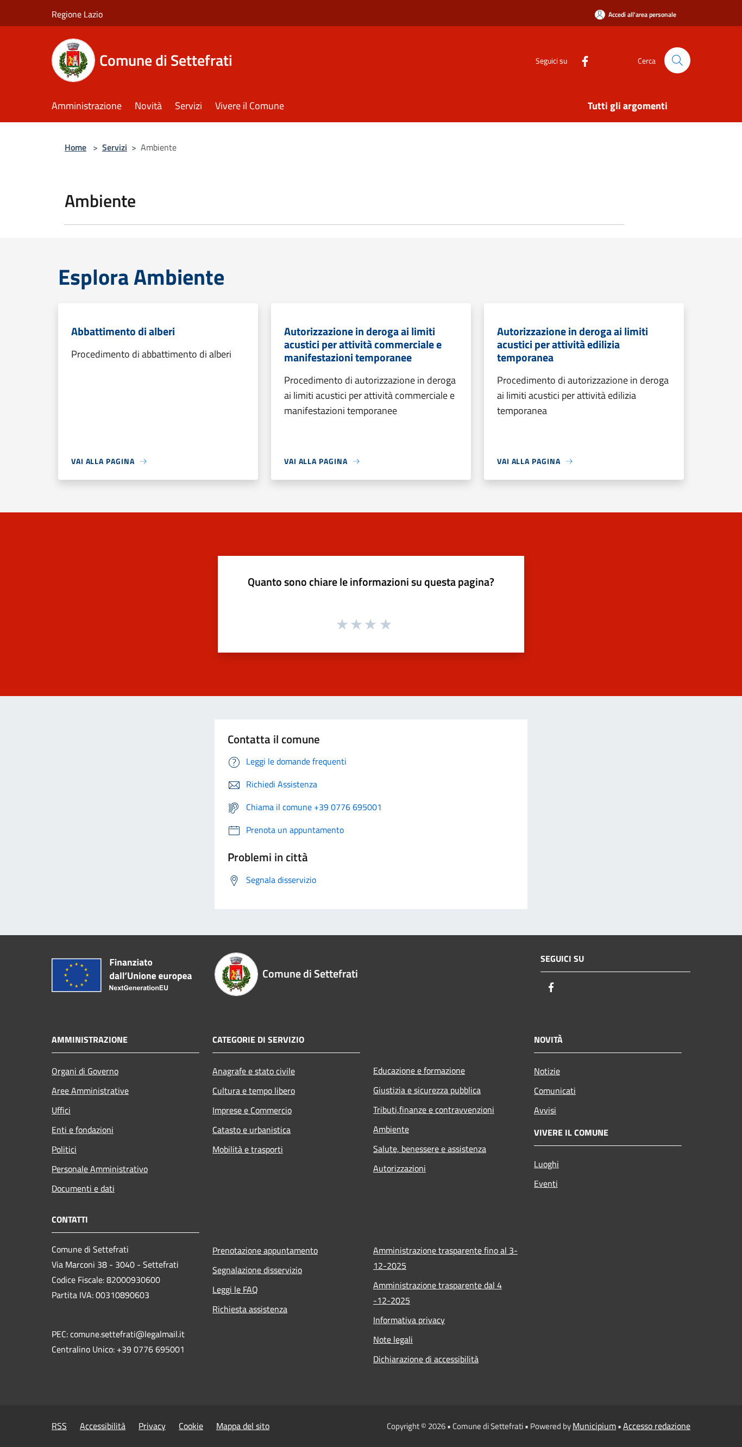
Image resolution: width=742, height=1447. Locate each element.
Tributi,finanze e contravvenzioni (433, 1109)
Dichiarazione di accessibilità (426, 1358)
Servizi (114, 147)
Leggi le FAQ (235, 1289)
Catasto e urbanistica (251, 1129)
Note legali (393, 1339)
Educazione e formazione (419, 1070)
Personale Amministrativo (100, 1168)
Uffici (61, 1110)
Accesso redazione (656, 1425)
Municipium (594, 1425)
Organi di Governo (85, 1071)
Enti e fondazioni (83, 1129)
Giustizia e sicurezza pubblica (427, 1090)
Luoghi (546, 1163)
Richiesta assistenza (249, 1309)
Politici (64, 1149)
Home (75, 147)
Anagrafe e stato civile (253, 1071)
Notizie (547, 1071)
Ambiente (391, 1129)
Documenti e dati (83, 1188)
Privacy (152, 1425)
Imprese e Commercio (252, 1110)
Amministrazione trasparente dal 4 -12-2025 (437, 1293)
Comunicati (555, 1090)
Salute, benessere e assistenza (429, 1148)
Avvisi (545, 1110)
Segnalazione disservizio (257, 1269)
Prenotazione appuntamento (265, 1250)
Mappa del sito (242, 1425)
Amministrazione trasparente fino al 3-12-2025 (445, 1258)
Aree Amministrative (90, 1090)
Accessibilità (102, 1425)
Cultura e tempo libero (253, 1090)
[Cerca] (677, 60)
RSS (59, 1425)
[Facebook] (581, 60)
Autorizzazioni (399, 1168)
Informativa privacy (409, 1319)
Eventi (546, 1183)
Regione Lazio (77, 14)
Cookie (191, 1425)
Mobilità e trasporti (247, 1149)
